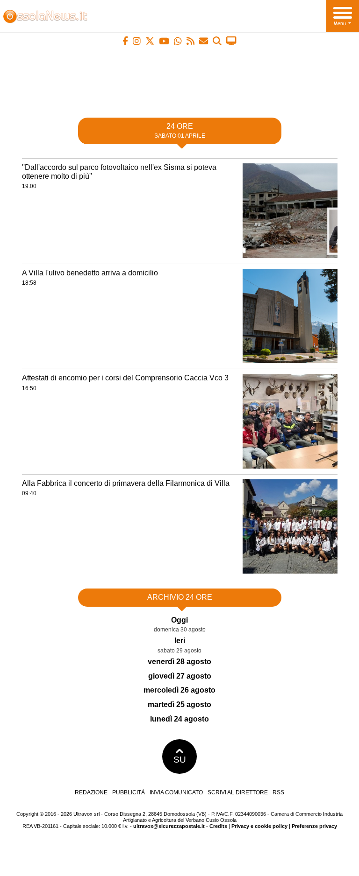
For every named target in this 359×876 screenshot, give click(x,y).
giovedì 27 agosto (179, 676)
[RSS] (190, 41)
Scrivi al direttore (238, 792)
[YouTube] (164, 41)
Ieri (179, 641)
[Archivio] (217, 41)
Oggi (179, 620)
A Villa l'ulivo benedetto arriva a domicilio (90, 273)
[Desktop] (231, 41)
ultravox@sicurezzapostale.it (169, 826)
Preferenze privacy (314, 826)
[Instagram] (137, 41)
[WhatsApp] (178, 41)
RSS (278, 792)
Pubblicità (128, 792)
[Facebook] (125, 41)
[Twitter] (149, 41)
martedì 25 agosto (179, 704)
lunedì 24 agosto (179, 719)
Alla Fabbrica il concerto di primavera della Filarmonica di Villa (126, 483)
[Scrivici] (203, 41)
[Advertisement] (179, 78)
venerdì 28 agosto (179, 662)
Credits (218, 826)
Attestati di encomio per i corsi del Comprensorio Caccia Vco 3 (125, 378)
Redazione (91, 792)
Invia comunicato (176, 792)
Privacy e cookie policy (259, 826)
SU (179, 759)
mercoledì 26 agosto (179, 690)
